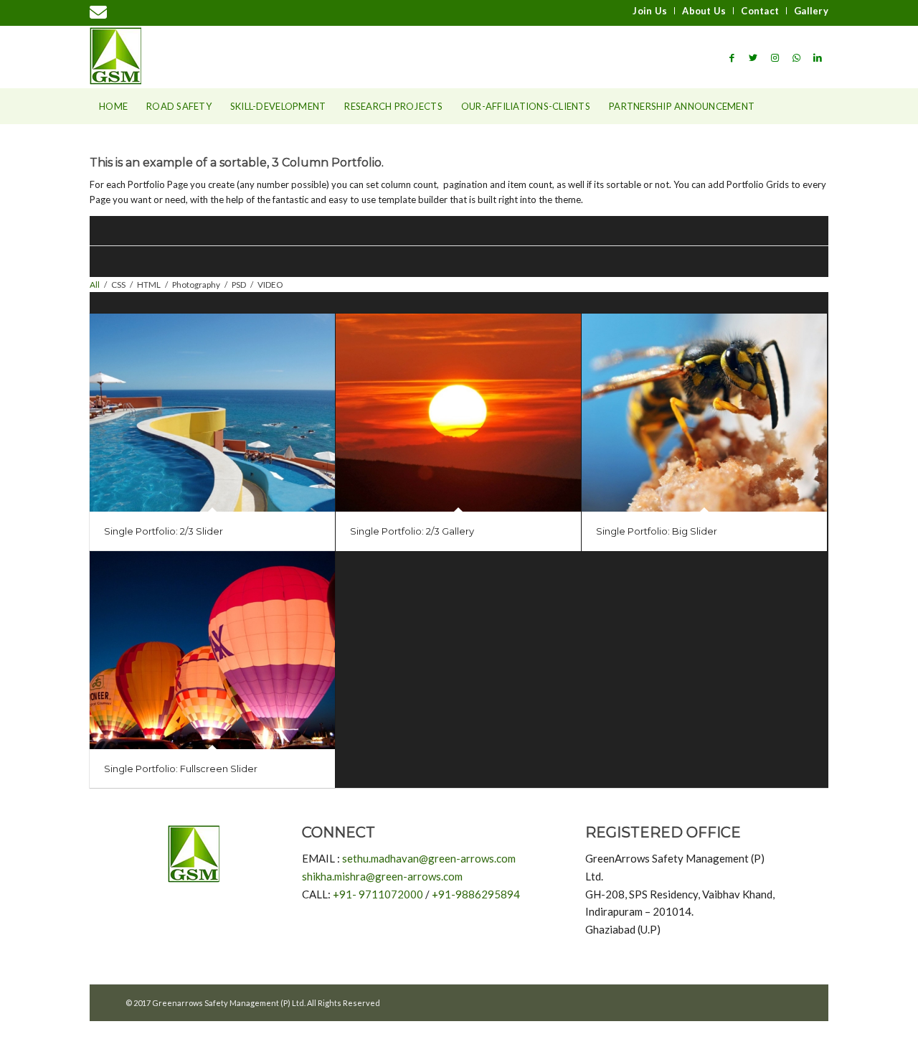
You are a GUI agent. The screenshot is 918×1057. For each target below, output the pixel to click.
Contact (760, 11)
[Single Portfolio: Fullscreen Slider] (212, 650)
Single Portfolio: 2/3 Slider (163, 531)
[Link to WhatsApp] (796, 57)
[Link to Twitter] (753, 57)
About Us (704, 11)
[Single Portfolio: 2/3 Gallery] (458, 413)
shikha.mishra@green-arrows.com (382, 876)
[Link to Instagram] (774, 57)
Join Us (650, 11)
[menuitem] (650, 10)
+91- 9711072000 (378, 894)
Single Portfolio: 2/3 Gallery (412, 531)
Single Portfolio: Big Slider (656, 531)
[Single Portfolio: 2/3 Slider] (212, 413)
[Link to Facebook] (731, 57)
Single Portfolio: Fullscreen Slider (180, 768)
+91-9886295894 (476, 894)
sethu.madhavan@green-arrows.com (429, 858)
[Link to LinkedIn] (817, 57)
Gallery (811, 11)
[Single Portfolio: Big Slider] (704, 413)
